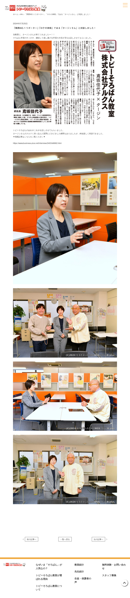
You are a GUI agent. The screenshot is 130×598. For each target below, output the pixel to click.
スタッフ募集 (109, 575)
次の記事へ (98, 539)
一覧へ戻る (65, 539)
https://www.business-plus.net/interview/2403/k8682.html (37, 143)
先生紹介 (79, 571)
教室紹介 (79, 564)
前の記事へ (31, 539)
